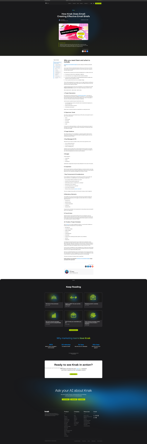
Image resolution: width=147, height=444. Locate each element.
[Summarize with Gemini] (87, 51)
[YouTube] (96, 417)
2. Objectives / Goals (57, 65)
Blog (73, 10)
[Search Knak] (94, 3)
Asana (68, 224)
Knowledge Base (76, 422)
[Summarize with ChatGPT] (83, 51)
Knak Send (65, 429)
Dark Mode (65, 423)
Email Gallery (86, 424)
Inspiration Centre (66, 419)
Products (69, 3)
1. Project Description (58, 64)
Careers (75, 416)
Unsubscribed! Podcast (87, 420)
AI (64, 415)
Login (91, 3)
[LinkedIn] (96, 415)
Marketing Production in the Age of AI (88, 417)
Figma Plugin (66, 427)
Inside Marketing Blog (87, 423)
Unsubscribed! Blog (86, 421)
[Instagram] (94, 417)
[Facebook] (98, 415)
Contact (75, 420)
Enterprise (65, 416)
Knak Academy (76, 423)
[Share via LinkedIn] (88, 266)
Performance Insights (67, 426)
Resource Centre (86, 415)
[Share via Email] (92, 266)
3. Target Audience (57, 66)
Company (81, 3)
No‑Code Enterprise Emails (68, 430)
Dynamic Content (66, 420)
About (75, 415)
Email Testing (66, 422)
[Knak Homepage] (48, 3)
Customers (74, 3)
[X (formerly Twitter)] (94, 415)
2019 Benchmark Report (82, 95)
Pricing (78, 3)
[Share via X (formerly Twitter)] (86, 266)
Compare (65, 434)
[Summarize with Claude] (85, 51)
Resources (85, 3)
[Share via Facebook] (90, 266)
